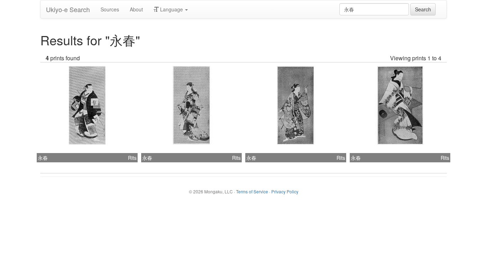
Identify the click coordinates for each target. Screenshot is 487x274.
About (136, 9)
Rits (132, 157)
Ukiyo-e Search (68, 9)
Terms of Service (252, 191)
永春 (43, 157)
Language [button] (171, 9)
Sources (110, 9)
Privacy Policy (284, 191)
